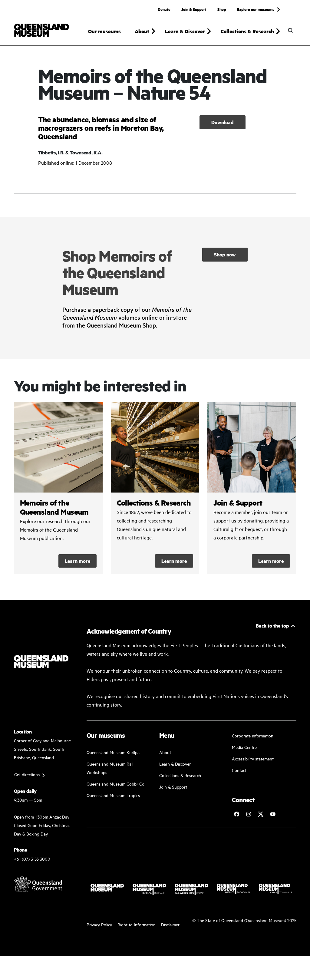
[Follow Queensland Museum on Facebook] (236, 814)
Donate (164, 9)
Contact (239, 770)
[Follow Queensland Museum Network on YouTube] (272, 814)
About (165, 752)
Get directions (27, 774)
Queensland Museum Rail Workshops (110, 768)
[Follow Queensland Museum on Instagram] (248, 814)
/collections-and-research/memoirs (58, 488)
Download (222, 122)
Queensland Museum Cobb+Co (115, 783)
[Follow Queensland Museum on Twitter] (260, 814)
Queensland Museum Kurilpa (113, 752)
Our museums (104, 31)
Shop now (225, 254)
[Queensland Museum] (41, 30)
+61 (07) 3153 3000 (32, 859)
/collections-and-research (155, 488)
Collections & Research (180, 775)
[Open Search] (290, 30)
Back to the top (272, 625)
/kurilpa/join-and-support (251, 488)
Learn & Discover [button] (185, 31)
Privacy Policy (99, 924)
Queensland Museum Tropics (113, 795)
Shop (221, 9)
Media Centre (244, 747)
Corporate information (252, 735)
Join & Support (193, 9)
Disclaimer (170, 924)
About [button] (142, 31)
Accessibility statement (253, 758)
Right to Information (136, 924)
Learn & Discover (175, 763)
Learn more (77, 560)
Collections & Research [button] (247, 31)
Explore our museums (255, 9)
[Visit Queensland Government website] (38, 884)
